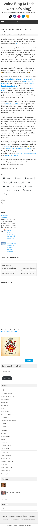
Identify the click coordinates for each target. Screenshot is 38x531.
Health (3, 433)
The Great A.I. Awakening (12, 104)
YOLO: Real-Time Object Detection (26, 153)
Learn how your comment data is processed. (17, 330)
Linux (3, 423)
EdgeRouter (5, 445)
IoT (2, 439)
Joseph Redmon (6, 146)
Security (4, 448)
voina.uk (16, 520)
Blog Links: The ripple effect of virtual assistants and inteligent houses (28, 270)
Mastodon (4, 508)
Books (2, 408)
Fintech (3, 430)
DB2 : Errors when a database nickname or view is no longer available (10, 270)
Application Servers (6, 396)
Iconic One (9, 525)
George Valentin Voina (10, 35)
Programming (5, 455)
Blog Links (13, 257)
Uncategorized (5, 467)
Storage (4, 426)
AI (20, 257)
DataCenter (4, 414)
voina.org (5, 520)
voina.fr (22, 520)
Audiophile (4, 399)
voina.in (11, 520)
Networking (4, 442)
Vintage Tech (4, 470)
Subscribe (7, 378)
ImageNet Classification (11, 155)
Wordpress (28, 525)
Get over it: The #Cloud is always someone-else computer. (11, 247)
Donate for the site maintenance (26, 516)
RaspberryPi (4, 458)
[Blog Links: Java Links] (9, 221)
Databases (4, 411)
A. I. (8, 257)
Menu (19, 22)
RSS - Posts (4, 499)
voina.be (33, 520)
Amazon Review (5, 393)
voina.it (27, 520)
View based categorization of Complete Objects (18, 79)
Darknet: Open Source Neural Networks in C (19, 148)
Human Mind (4, 436)
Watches (3, 473)
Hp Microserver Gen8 (8, 420)
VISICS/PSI (19, 43)
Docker (4, 417)
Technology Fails (5, 461)
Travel (2, 464)
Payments (4, 452)
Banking (3, 402)
